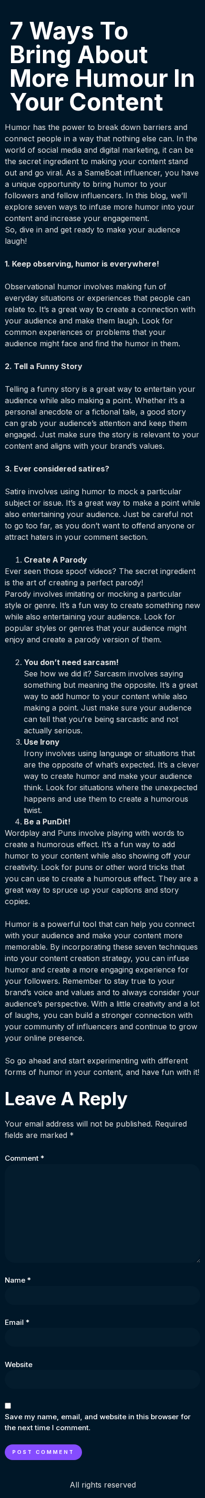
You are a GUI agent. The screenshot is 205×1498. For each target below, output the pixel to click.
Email (17, 1322)
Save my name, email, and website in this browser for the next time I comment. (98, 1422)
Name (18, 1280)
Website (18, 1364)
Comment (24, 1158)
